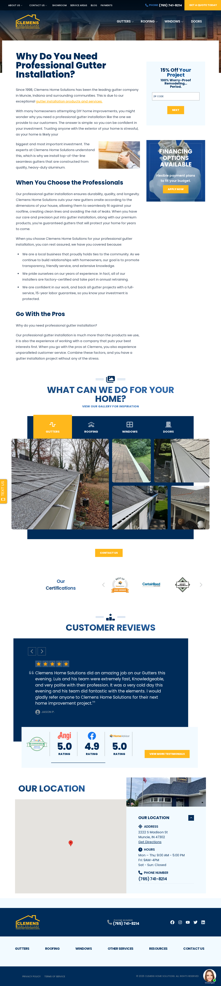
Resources (158, 948)
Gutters (124, 21)
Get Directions (149, 842)
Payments (106, 5)
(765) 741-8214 (152, 879)
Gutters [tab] (53, 432)
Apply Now (176, 189)
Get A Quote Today (203, 5)
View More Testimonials (167, 754)
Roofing (148, 21)
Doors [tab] (168, 432)
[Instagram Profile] (180, 922)
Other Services (120, 948)
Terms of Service (54, 976)
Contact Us (36, 5)
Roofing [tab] (91, 432)
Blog (94, 5)
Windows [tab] (130, 432)
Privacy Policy (31, 976)
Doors (196, 21)
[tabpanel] (110, 484)
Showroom (59, 5)
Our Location (153, 818)
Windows (172, 21)
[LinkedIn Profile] (203, 922)
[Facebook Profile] (172, 922)
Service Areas (78, 5)
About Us (14, 5)
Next (175, 110)
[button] (71, 843)
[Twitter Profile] (195, 922)
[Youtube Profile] (188, 922)
